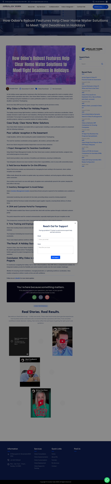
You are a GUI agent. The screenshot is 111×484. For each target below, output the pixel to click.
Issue (39, 244)
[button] (75, 223)
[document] (55, 242)
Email (39, 236)
